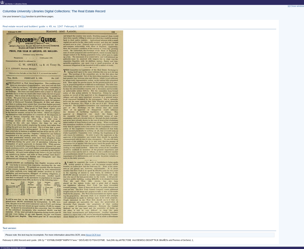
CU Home (9, 4)
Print (23, 16)
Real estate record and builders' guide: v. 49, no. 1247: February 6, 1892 (43, 26)
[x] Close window (296, 6)
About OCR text (93, 235)
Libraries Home (21, 4)
